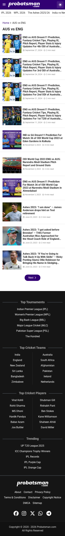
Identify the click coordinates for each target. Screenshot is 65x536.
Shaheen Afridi (47, 421)
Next (32, 277)
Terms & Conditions (15, 497)
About (18, 492)
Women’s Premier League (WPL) (32, 314)
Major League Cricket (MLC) (32, 325)
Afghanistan (47, 365)
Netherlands (47, 381)
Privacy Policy (42, 492)
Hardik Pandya (17, 416)
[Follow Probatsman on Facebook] (16, 515)
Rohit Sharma (17, 405)
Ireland (47, 376)
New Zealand (17, 365)
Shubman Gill (47, 400)
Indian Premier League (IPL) (32, 309)
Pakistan (47, 371)
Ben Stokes (47, 411)
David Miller (47, 427)
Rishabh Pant (47, 405)
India (17, 354)
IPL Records (32, 456)
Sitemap (37, 503)
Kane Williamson (47, 416)
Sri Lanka (17, 371)
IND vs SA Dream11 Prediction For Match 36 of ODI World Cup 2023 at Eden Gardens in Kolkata (42, 138)
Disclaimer (34, 497)
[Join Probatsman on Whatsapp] (41, 515)
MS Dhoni (17, 411)
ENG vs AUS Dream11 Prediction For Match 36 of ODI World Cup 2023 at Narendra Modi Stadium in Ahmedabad (42, 186)
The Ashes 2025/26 (39, 12)
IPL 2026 (6, 12)
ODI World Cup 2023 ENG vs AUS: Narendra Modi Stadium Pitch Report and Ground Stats (42, 162)
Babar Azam (17, 421)
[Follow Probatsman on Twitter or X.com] (33, 515)
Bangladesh (17, 376)
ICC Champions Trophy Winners (32, 451)
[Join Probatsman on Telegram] (48, 515)
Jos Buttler (18, 427)
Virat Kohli (17, 400)
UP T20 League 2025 (32, 445)
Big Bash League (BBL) (32, 319)
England (17, 360)
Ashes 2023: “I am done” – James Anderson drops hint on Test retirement (42, 210)
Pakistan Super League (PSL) (32, 330)
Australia (48, 354)
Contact (28, 492)
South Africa (47, 360)
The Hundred (32, 336)
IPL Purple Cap (32, 462)
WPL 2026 (19, 12)
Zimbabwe (17, 381)
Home (6, 22)
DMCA (26, 503)
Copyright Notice (52, 497)
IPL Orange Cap (32, 467)
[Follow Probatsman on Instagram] (24, 515)
